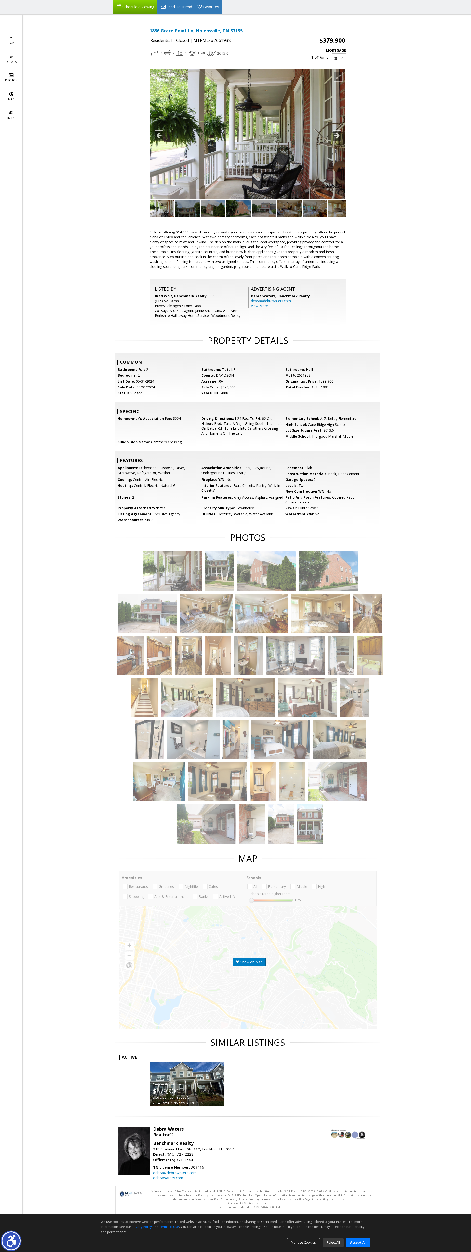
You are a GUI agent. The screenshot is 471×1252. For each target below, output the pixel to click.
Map (11, 99)
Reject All (333, 1242)
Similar (11, 118)
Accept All (358, 1242)
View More (259, 305)
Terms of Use (169, 1227)
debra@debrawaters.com (271, 300)
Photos (11, 80)
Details (11, 62)
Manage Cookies (303, 1242)
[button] (11, 1240)
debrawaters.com (168, 1177)
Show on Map (250, 962)
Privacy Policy (142, 1227)
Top (11, 43)
